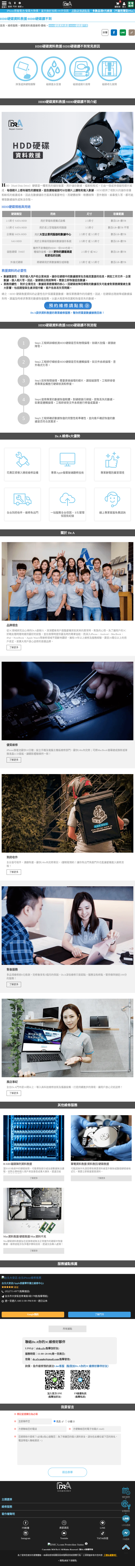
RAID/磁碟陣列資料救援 (17, 1164)
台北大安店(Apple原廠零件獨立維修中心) (23, 1283)
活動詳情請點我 (47, 10)
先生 (58, 1421)
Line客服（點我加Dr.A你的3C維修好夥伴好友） (82, 1366)
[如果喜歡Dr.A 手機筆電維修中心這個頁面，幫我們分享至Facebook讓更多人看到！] (114, 32)
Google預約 (33, 1314)
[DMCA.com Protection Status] (66, 1543)
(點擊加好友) (54, 1397)
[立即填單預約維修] (126, 1490)
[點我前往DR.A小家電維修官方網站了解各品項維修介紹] (131, 4)
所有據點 (67, 1329)
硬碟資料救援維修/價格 (33, 25)
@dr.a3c (40, 1348)
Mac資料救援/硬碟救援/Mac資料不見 (24, 1236)
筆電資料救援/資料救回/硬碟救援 (90, 1164)
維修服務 (13, 25)
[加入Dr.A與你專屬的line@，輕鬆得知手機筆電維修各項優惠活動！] (126, 1518)
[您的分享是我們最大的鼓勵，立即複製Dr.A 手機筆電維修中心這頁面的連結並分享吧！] (131, 32)
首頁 (2, 25)
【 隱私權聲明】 (110, 1555)
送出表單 (67, 1472)
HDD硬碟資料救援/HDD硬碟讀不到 (68, 25)
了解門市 (99, 1314)
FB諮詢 (126, 1539)
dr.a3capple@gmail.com (46, 1359)
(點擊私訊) (80, 1397)
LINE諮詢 (126, 1525)
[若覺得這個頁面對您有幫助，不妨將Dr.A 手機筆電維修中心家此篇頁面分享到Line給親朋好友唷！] (123, 32)
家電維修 (126, 1511)
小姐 (70, 1421)
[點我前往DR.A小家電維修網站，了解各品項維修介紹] (126, 1504)
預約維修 (126, 1497)
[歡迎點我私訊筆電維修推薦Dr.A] (126, 1532)
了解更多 (13, 647)
